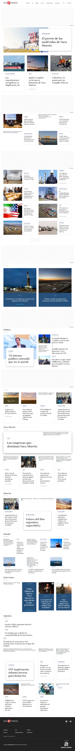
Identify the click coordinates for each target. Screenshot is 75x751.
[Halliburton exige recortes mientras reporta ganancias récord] (11, 689)
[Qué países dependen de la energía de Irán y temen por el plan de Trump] (12, 211)
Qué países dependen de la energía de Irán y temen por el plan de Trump (29, 212)
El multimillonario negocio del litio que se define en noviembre (64, 195)
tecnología (61, 222)
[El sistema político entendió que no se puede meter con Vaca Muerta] (19, 346)
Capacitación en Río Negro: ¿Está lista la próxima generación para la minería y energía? (64, 414)
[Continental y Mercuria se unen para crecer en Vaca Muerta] (12, 138)
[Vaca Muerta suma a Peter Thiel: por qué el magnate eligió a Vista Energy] (28, 398)
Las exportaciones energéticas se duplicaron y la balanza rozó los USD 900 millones (14, 83)
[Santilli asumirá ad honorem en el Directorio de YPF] (44, 349)
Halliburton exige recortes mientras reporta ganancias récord (10, 705)
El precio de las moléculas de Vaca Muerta (54, 42)
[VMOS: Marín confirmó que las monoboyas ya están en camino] (48, 138)
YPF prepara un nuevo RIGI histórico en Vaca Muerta (28, 703)
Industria (7, 469)
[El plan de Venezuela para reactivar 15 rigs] (12, 177)
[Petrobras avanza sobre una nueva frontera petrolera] (56, 543)
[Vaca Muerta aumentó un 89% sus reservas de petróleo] (63, 462)
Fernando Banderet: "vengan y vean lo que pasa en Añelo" (60, 340)
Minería (36, 3)
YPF (52, 345)
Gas (32, 3)
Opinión (6, 621)
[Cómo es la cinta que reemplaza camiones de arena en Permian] (33, 543)
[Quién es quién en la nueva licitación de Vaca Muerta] (37, 63)
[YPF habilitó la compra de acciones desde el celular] (46, 398)
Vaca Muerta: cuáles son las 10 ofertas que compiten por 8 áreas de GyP (29, 195)
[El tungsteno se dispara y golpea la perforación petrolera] (63, 654)
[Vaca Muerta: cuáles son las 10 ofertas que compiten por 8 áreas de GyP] (12, 194)
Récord (41, 661)
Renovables (57, 3)
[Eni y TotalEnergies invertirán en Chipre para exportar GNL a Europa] (56, 561)
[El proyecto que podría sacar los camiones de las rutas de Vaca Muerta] (48, 228)
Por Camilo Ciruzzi (32, 89)
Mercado (26, 205)
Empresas (24, 405)
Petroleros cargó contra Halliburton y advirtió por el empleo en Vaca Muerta (61, 363)
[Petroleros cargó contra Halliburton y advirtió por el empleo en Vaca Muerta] (44, 360)
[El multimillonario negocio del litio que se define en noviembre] (48, 194)
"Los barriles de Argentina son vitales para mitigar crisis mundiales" (46, 604)
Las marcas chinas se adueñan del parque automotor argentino (45, 705)
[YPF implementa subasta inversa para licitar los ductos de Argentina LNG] (19, 660)
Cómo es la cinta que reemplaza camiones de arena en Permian (44, 546)
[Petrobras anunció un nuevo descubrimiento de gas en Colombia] (9, 561)
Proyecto (61, 133)
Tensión (6, 696)
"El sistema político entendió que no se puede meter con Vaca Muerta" (19, 362)
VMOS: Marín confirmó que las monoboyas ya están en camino (64, 139)
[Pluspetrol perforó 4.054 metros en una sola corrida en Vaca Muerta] (46, 654)
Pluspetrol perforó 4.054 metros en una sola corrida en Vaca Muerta (45, 669)
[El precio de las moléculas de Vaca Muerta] (37, 39)
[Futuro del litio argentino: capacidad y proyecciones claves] (37, 510)
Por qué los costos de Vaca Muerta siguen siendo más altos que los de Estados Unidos (28, 478)
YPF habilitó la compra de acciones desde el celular (46, 412)
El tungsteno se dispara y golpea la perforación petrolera (64, 668)
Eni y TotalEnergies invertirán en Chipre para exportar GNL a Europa (61, 571)
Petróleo (28, 3)
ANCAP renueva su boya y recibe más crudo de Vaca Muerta (29, 228)
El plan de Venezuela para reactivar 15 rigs (29, 177)
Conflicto (54, 356)
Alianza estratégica (28, 133)
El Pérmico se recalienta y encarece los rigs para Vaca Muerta (19, 300)
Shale (60, 205)
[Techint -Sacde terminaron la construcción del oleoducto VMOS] (55, 280)
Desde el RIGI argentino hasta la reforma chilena (18, 625)
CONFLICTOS (30, 566)
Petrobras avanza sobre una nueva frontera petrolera (67, 545)
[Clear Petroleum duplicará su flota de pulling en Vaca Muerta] (64, 588)
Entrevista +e (46, 596)
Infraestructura (55, 334)
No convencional (61, 661)
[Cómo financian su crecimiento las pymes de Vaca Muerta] (48, 121)
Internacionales (49, 3)
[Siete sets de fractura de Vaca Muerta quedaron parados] (11, 462)
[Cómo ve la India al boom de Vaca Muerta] (11, 398)
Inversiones (61, 170)
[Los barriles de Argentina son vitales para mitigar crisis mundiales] (46, 588)
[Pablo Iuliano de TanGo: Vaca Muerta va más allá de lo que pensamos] (12, 597)
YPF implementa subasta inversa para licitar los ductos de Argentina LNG (18, 676)
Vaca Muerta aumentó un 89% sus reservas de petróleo (62, 477)
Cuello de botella (43, 539)
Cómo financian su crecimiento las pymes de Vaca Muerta (64, 122)
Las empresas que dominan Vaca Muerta (22, 444)
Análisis (6, 405)
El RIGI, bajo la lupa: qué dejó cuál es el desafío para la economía (29, 122)
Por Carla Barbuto (20, 304)
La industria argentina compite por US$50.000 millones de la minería (63, 520)
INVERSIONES (42, 405)
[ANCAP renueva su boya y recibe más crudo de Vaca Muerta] (12, 228)
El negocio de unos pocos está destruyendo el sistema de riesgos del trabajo (18, 643)
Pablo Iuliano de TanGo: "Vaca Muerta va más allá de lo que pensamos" (29, 597)
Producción (26, 173)
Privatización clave (63, 188)
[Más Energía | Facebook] (68, 3)
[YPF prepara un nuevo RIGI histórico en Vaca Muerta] (28, 689)
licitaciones (11, 665)
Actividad (42, 469)
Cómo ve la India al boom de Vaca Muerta (10, 411)
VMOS (55, 295)
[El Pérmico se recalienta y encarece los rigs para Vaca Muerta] (19, 280)
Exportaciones (46, 33)
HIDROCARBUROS (8, 566)
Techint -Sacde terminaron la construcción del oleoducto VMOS (55, 300)
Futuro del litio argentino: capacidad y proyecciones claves (35, 525)
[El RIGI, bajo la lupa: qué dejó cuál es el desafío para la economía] (12, 121)
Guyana (18, 539)
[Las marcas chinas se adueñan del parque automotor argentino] (46, 689)
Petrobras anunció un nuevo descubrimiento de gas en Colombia (13, 571)
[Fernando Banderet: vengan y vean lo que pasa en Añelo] (44, 338)
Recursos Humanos (61, 405)
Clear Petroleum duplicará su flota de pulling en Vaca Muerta (64, 604)
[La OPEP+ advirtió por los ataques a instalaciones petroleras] (33, 561)
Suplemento (60, 687)
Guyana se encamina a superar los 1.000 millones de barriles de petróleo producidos (20, 547)
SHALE (8, 438)
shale (30, 73)
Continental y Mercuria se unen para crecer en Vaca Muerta (29, 139)
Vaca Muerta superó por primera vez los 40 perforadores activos (46, 478)
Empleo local (55, 73)
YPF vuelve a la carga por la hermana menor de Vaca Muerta (64, 210)
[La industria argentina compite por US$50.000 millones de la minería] (63, 504)
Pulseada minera (61, 511)
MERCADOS (61, 116)
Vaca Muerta (29, 583)
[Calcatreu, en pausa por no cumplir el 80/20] (60, 63)
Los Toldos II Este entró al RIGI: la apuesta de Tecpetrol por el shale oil (64, 176)
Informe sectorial (30, 514)
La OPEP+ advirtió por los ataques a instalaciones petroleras (36, 571)
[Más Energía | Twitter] (71, 3)
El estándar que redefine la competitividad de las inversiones (18, 634)
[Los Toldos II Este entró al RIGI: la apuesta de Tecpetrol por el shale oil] (48, 177)
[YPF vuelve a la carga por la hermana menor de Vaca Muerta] (48, 211)
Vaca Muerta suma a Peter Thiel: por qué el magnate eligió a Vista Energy (28, 414)
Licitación (26, 188)
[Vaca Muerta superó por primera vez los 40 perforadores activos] (46, 462)
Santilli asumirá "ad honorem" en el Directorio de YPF (60, 351)
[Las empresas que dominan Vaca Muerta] (57, 442)
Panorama (26, 116)
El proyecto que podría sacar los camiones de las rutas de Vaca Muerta (64, 229)
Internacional (66, 539)
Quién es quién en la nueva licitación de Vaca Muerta (37, 81)
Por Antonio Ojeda (62, 216)
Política (42, 3)
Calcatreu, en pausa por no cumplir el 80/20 (60, 80)
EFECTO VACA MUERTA (10, 73)
